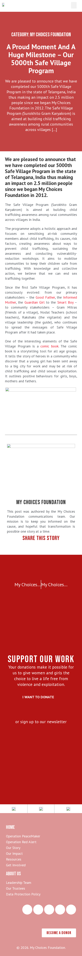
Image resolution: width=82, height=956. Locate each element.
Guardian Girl (35, 302)
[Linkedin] (38, 910)
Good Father (45, 297)
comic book (49, 346)
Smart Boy (65, 302)
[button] (74, 5)
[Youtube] (71, 910)
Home (10, 827)
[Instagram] (27, 910)
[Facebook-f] (49, 910)
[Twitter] (60, 910)
